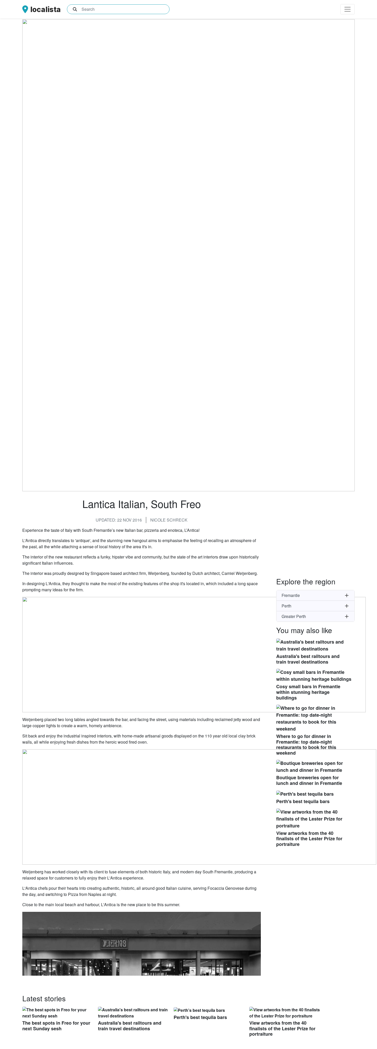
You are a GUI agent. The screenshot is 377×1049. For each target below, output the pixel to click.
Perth (286, 606)
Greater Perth (294, 616)
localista (45, 9)
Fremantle (291, 595)
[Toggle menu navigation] (347, 9)
